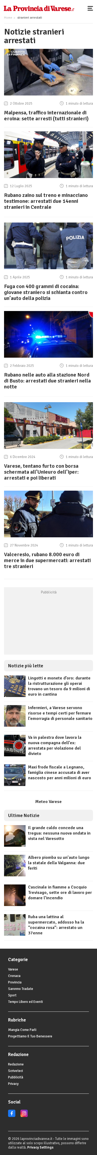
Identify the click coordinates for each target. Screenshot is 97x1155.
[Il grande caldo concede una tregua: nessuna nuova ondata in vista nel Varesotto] (15, 845)
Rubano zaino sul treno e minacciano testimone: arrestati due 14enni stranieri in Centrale (46, 201)
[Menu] (92, 8)
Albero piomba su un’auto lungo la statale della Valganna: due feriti (58, 863)
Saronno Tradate (20, 989)
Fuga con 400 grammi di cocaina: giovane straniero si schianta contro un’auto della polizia (46, 292)
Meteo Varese (48, 801)
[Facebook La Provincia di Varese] (11, 1116)
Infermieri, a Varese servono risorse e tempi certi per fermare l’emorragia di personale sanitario (60, 713)
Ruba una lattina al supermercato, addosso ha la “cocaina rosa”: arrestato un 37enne (56, 925)
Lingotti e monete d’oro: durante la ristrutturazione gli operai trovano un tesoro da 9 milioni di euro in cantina (59, 686)
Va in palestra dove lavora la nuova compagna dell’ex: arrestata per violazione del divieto (54, 745)
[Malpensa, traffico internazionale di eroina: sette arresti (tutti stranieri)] (48, 95)
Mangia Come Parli (22, 1030)
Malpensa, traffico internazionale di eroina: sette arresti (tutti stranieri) (46, 115)
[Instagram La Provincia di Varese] (24, 1116)
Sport (12, 995)
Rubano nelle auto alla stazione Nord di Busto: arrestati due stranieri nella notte (47, 380)
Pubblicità (15, 1077)
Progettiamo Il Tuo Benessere (30, 1036)
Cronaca (14, 976)
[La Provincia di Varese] (39, 8)
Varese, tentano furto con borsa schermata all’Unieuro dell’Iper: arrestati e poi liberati (41, 472)
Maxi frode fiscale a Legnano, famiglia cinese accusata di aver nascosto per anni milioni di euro (59, 772)
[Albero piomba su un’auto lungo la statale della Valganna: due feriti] (15, 875)
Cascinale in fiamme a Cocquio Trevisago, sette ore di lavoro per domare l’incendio (60, 892)
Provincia (15, 982)
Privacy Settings (40, 1147)
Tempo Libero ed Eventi (25, 1002)
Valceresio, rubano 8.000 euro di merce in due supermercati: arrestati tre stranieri (47, 560)
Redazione (16, 1064)
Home (8, 18)
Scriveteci (15, 1071)
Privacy (13, 1084)
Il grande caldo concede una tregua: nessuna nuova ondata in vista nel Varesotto (59, 833)
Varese (13, 969)
